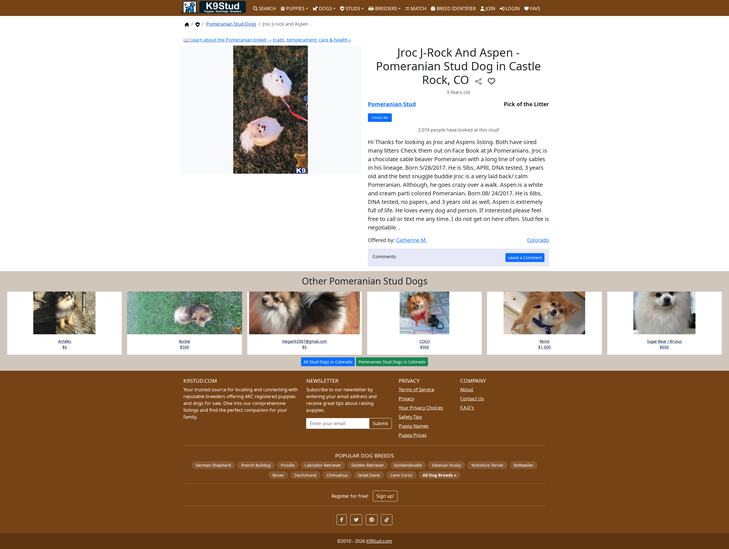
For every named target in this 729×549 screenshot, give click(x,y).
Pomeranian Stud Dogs (231, 24)
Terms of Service (416, 389)
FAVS (534, 8)
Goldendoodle (408, 465)
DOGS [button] (325, 8)
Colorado (538, 240)
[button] (491, 81)
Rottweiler (523, 465)
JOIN (489, 8)
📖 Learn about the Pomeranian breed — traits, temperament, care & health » (267, 40)
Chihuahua (337, 475)
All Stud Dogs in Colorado (328, 361)
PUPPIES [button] (295, 8)
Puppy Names (414, 426)
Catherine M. (411, 240)
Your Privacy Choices (421, 408)
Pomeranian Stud (392, 104)
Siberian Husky (446, 465)
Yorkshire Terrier (487, 465)
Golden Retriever (367, 465)
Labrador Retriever (323, 465)
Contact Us (472, 399)
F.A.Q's (467, 408)
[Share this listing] (478, 81)
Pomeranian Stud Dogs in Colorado (392, 361)
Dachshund (305, 475)
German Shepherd (213, 465)
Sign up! (385, 496)
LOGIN (512, 8)
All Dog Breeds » (439, 475)
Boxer (278, 475)
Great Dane (369, 475)
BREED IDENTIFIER (455, 8)
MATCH (417, 8)
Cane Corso (401, 475)
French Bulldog (256, 465)
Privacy (406, 399)
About (466, 389)
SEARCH (267, 8)
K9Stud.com (379, 541)
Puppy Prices (413, 435)
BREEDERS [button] (385, 8)
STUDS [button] (352, 8)
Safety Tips (410, 417)
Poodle (287, 465)
